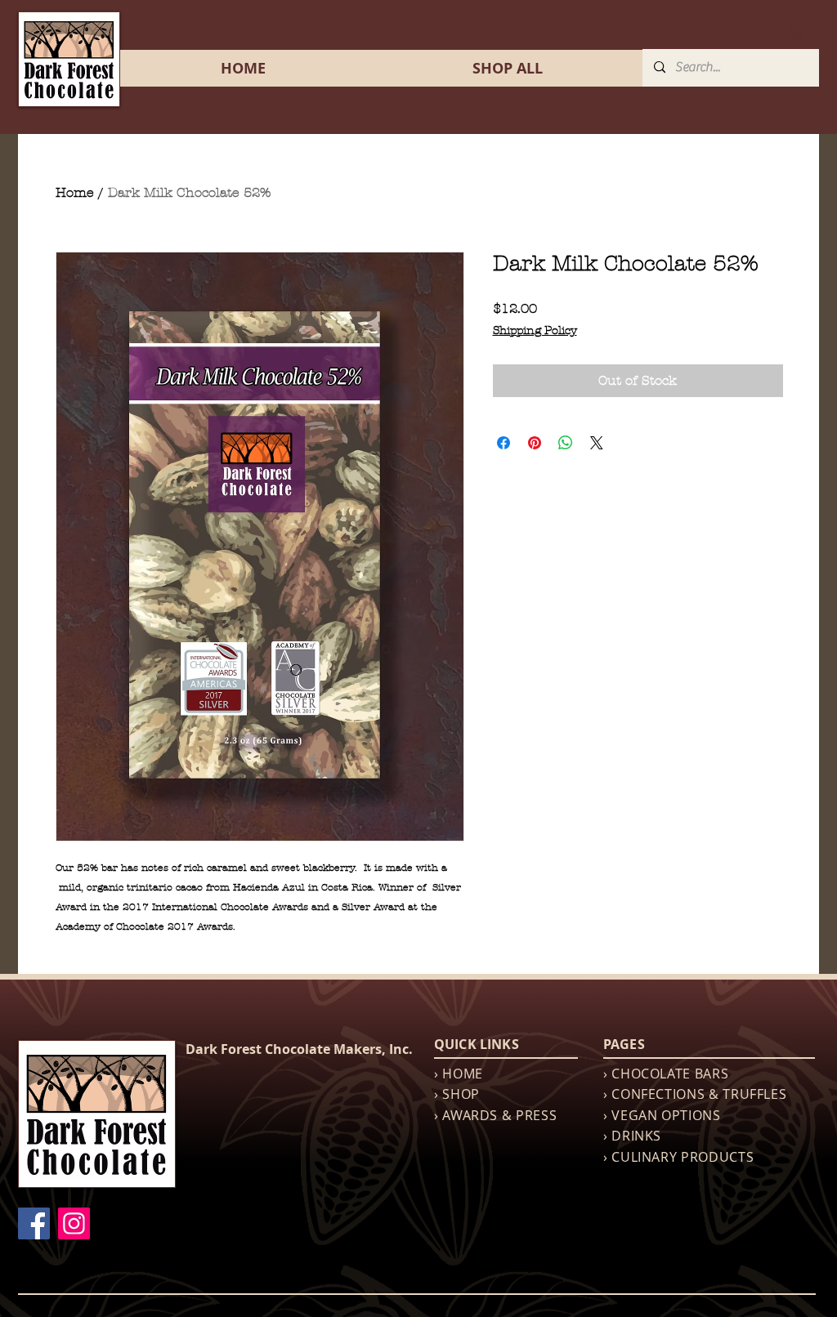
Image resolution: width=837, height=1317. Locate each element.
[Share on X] (596, 443)
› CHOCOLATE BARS (665, 1074)
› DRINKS (632, 1136)
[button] (798, 31)
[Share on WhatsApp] (565, 443)
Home (75, 192)
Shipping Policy (535, 330)
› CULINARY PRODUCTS (678, 1157)
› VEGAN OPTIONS (662, 1115)
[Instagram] (74, 1223)
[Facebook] (34, 1223)
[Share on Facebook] (503, 443)
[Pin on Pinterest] (534, 443)
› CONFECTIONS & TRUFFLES (694, 1094)
